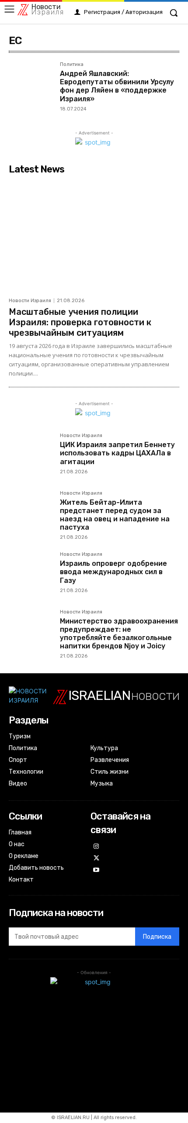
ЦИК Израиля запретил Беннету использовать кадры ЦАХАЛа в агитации (117, 453)
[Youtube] (96, 870)
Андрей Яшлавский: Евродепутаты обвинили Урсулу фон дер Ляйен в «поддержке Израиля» (117, 86)
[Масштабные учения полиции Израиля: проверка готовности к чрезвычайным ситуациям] (94, 235)
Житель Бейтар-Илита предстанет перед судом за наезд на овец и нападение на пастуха (115, 515)
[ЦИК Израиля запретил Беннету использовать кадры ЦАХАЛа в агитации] (31, 455)
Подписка (157, 936)
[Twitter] (96, 859)
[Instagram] (96, 847)
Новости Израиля (30, 300)
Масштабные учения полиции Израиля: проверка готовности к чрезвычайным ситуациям (80, 322)
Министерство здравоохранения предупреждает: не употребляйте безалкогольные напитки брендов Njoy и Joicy (119, 634)
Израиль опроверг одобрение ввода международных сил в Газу (113, 571)
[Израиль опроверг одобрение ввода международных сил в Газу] (31, 574)
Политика (72, 64)
